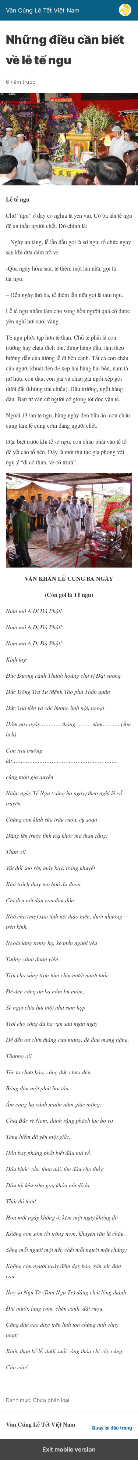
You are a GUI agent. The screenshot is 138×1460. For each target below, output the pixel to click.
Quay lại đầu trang (112, 1428)
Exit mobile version (69, 1449)
